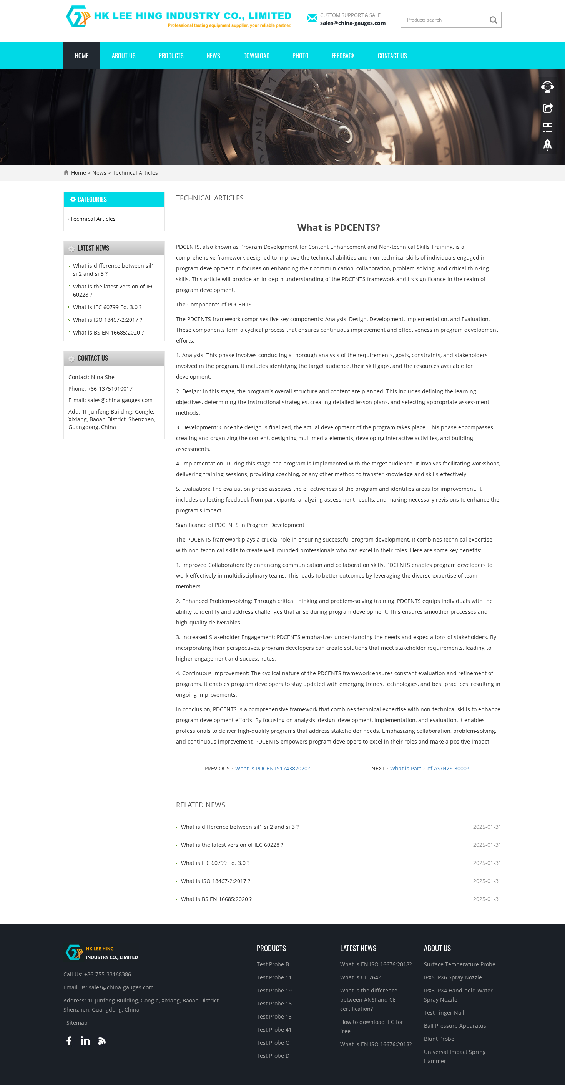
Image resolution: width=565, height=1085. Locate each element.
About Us (124, 55)
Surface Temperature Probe (459, 964)
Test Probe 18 (274, 1003)
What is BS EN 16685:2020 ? (216, 899)
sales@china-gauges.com (353, 23)
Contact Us (392, 55)
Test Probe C (273, 1042)
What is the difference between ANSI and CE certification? (368, 999)
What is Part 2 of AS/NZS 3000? (429, 768)
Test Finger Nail (444, 1012)
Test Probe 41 (274, 1029)
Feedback (343, 55)
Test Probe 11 (274, 977)
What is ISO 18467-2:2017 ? (215, 881)
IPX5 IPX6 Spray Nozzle (453, 977)
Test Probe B (273, 964)
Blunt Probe (439, 1038)
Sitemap (77, 1022)
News (213, 55)
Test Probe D (273, 1055)
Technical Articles (134, 172)
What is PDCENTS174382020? (272, 768)
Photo (300, 55)
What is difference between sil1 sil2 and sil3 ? (240, 826)
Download (256, 55)
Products (171, 55)
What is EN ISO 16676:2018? (376, 964)
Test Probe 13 (274, 1016)
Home (82, 55)
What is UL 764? (360, 977)
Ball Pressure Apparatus (455, 1025)
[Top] (547, 147)
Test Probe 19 (274, 990)
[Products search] (495, 20)
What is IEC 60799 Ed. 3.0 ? (215, 862)
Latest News (358, 947)
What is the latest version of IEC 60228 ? (232, 844)
